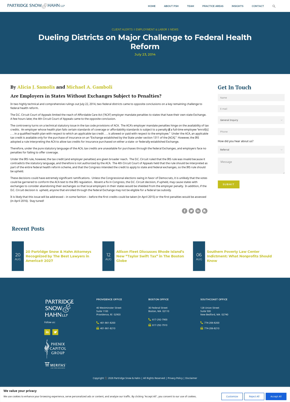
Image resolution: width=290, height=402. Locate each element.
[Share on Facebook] (184, 211)
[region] (145, 394)
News (174, 29)
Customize (232, 396)
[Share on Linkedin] (198, 211)
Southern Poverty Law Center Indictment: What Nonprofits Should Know (239, 256)
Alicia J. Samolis (36, 87)
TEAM (190, 6)
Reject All (254, 396)
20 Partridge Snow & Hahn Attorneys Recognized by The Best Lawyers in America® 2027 (58, 256)
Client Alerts (122, 29)
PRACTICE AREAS (212, 6)
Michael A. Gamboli (89, 87)
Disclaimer (191, 378)
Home (152, 6)
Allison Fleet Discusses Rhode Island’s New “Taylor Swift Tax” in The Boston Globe (150, 256)
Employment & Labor (151, 29)
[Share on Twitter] (191, 211)
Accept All (276, 396)
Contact (258, 6)
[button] (274, 6)
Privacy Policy (175, 378)
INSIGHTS (237, 6)
